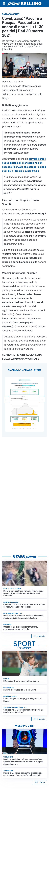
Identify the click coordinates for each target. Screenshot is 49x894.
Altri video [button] (40, 782)
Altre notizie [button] (39, 636)
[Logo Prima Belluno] (24, 3)
